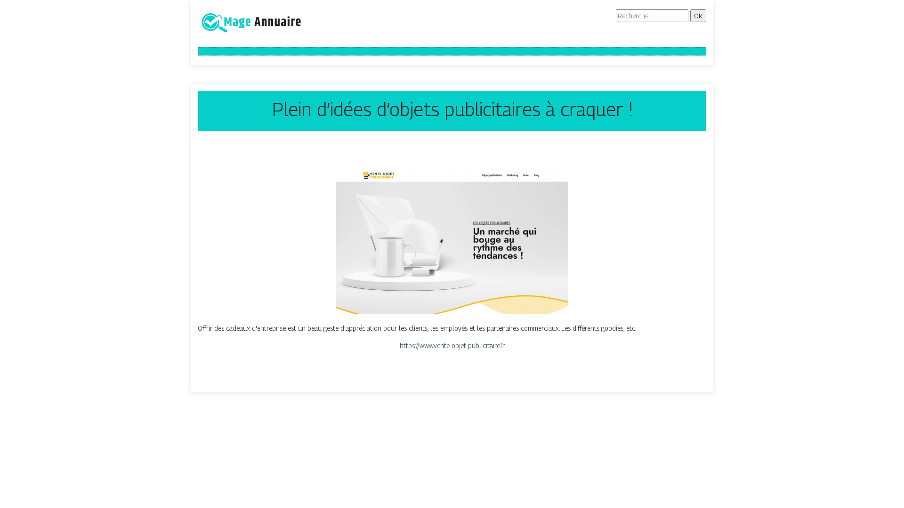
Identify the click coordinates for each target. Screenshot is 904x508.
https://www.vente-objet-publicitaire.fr (452, 345)
